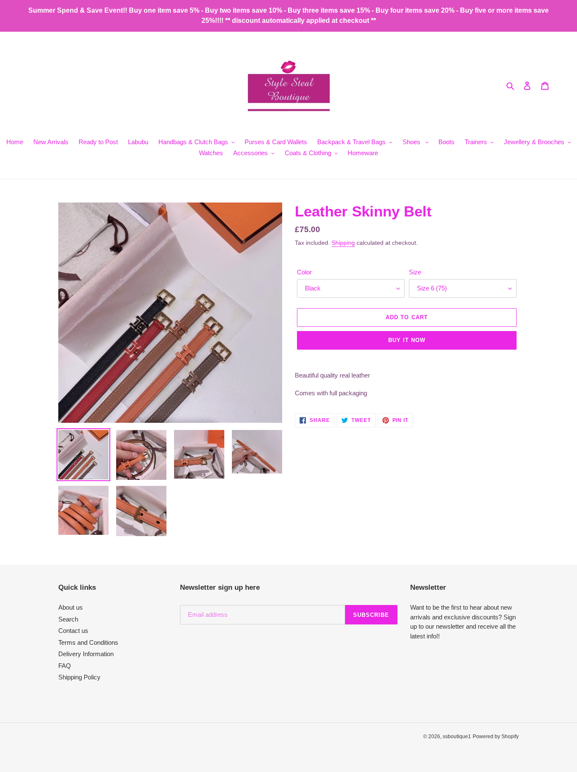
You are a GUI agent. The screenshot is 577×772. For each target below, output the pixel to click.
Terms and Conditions (88, 642)
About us (70, 607)
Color (304, 272)
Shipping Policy (79, 677)
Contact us (73, 630)
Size (415, 272)
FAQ (64, 665)
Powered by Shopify (496, 736)
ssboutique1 (457, 736)
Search (68, 619)
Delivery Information (86, 653)
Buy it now (406, 340)
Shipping (343, 242)
